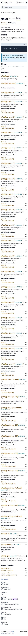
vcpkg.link (8, 2)
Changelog (23, 631)
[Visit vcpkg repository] (26, 2)
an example (8, 57)
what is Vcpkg (14, 56)
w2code (11, 631)
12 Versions (11, 23)
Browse (20, 2)
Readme (3, 23)
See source (4, 579)
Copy (23, 44)
